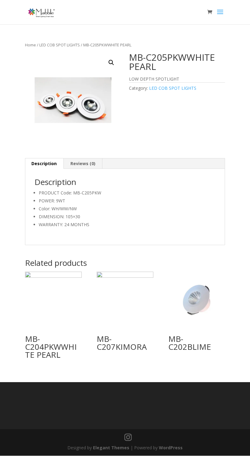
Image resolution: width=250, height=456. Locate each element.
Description (44, 163)
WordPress (171, 448)
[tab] (44, 163)
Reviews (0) (82, 163)
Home (30, 45)
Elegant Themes (111, 448)
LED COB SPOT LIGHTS (59, 45)
